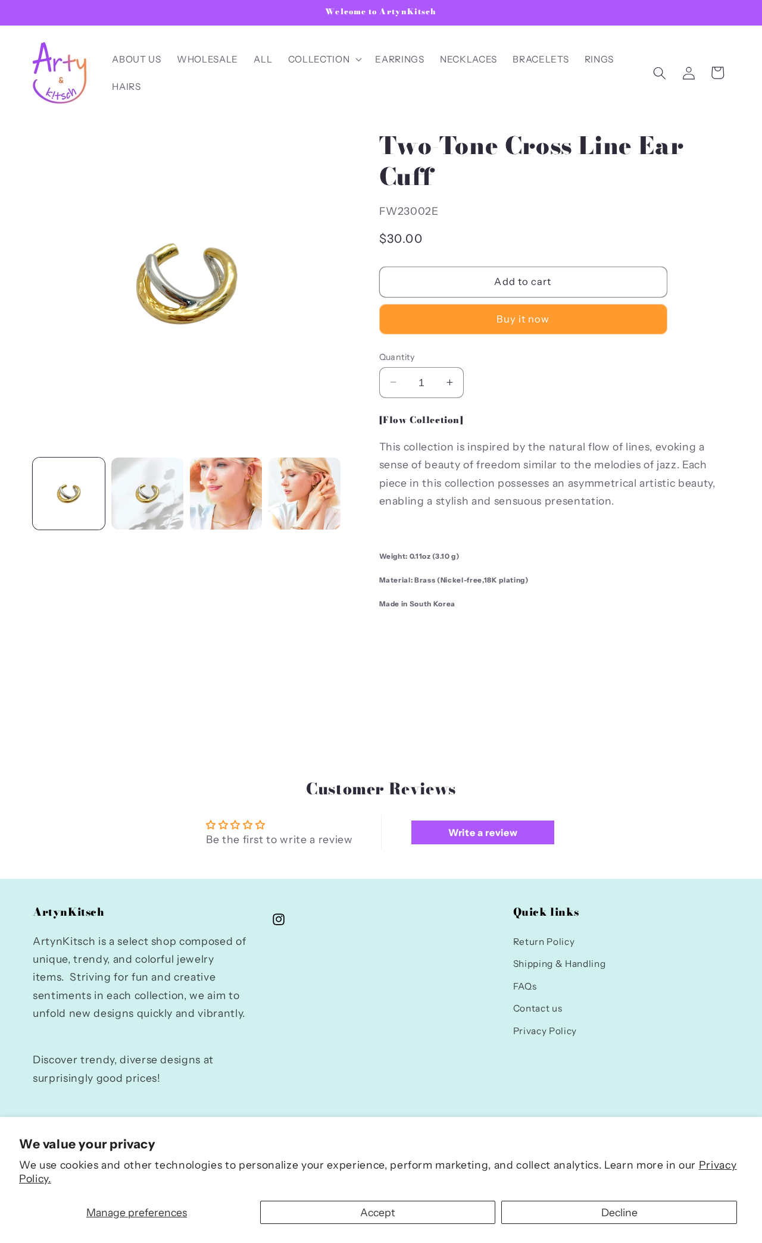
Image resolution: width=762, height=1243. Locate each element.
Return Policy (544, 941)
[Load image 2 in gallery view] (147, 494)
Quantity (397, 356)
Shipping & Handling (559, 963)
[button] (323, 59)
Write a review (482, 832)
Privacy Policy (545, 1031)
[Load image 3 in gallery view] (226, 494)
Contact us (538, 1009)
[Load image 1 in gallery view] (69, 494)
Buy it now (523, 319)
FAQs (525, 986)
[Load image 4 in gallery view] (304, 494)
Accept (377, 1212)
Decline (619, 1212)
